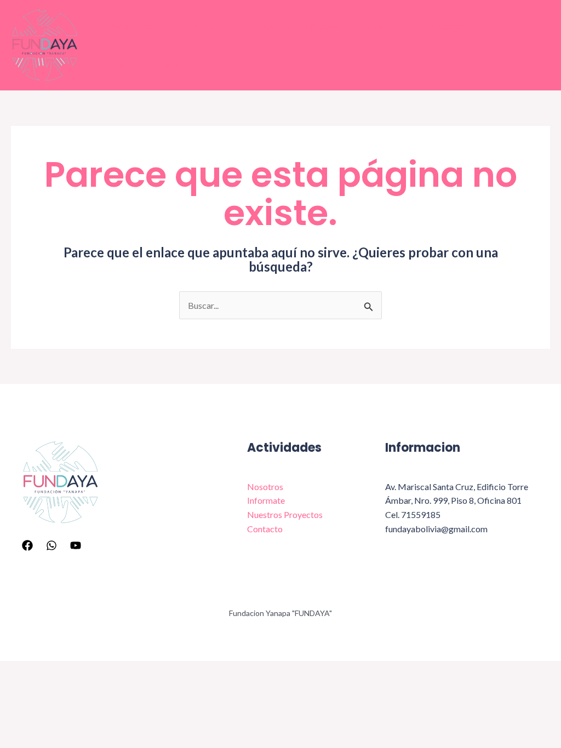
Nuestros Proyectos (295, 26)
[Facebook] (27, 545)
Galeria (380, 26)
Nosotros (132, 26)
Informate (202, 26)
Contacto (443, 26)
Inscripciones (140, 64)
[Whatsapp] (51, 545)
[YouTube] (75, 545)
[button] (174, 64)
